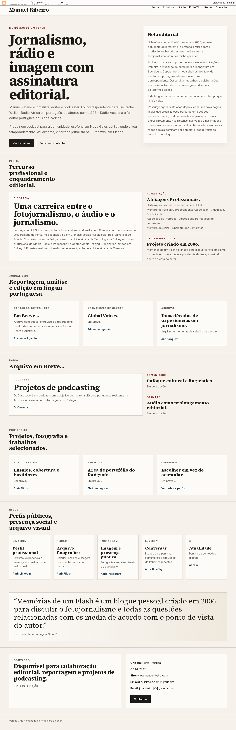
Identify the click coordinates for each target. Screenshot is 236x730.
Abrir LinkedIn (22, 573)
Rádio (182, 7)
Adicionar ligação (25, 338)
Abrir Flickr (21, 488)
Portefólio (195, 7)
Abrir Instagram (98, 488)
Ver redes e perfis (173, 488)
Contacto (221, 7)
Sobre (155, 7)
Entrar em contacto (52, 143)
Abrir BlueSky (154, 569)
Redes (208, 7)
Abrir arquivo (169, 339)
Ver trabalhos (21, 143)
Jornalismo (169, 7)
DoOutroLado (22, 407)
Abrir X (193, 564)
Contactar (140, 699)
